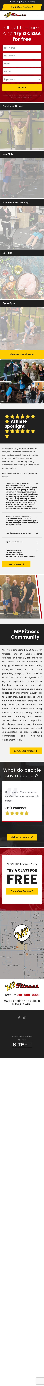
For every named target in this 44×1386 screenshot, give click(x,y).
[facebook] (19, 1018)
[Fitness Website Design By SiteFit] (22, 1044)
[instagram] (24, 1018)
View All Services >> (22, 354)
